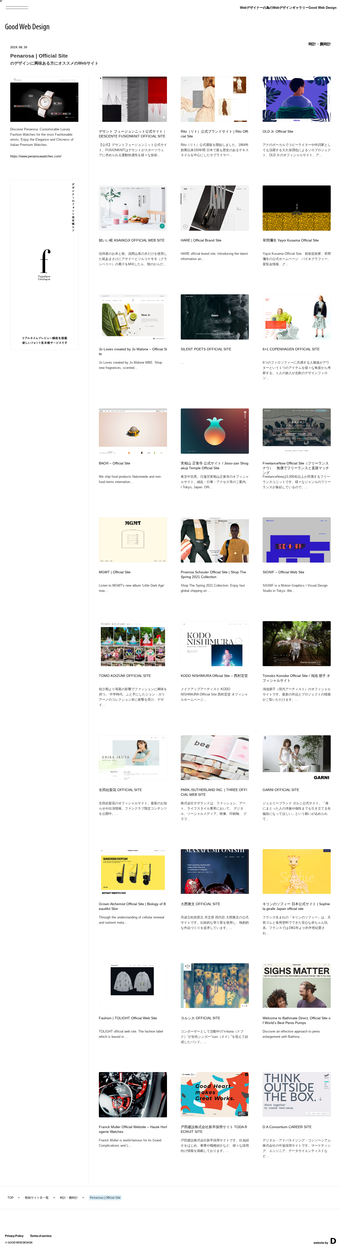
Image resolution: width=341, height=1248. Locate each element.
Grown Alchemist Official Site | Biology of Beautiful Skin (132, 906)
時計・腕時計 (320, 44)
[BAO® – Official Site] (133, 452)
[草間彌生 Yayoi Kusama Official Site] (297, 229)
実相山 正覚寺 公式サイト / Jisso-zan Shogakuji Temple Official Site (214, 465)
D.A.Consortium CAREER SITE (287, 1127)
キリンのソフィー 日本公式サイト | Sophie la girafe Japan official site (296, 906)
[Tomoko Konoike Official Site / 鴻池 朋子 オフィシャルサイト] (297, 664)
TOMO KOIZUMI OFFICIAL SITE (125, 676)
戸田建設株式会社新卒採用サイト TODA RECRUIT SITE (214, 1129)
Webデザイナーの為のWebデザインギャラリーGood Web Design (288, 7)
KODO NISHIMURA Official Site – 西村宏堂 (214, 676)
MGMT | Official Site (115, 572)
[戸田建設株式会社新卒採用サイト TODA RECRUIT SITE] (215, 1115)
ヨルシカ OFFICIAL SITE (200, 1018)
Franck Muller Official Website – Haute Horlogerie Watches (133, 1129)
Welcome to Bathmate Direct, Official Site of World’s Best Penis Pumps (297, 1020)
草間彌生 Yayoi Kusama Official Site (291, 240)
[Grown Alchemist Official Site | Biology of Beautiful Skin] (133, 892)
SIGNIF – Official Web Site (283, 572)
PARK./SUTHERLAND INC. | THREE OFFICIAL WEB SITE (214, 792)
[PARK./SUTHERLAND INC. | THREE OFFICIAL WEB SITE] (215, 778)
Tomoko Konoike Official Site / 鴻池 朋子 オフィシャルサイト (296, 678)
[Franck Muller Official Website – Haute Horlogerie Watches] (133, 1116)
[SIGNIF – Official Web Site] (297, 561)
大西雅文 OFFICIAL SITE (200, 904)
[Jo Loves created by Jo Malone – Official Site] (133, 338)
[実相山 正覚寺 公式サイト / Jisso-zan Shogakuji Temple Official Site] (215, 452)
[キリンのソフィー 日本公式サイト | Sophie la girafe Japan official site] (297, 892)
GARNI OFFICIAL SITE (281, 790)
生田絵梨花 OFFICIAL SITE (120, 790)
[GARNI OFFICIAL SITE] (297, 778)
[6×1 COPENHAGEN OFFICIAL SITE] (297, 338)
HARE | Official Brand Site (201, 240)
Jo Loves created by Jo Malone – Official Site (133, 351)
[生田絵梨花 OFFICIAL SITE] (133, 778)
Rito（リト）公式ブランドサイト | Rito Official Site (214, 134)
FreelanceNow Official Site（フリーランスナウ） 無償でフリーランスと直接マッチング (296, 468)
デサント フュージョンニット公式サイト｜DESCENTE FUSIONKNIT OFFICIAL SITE (132, 134)
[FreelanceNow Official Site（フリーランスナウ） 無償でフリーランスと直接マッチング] (297, 452)
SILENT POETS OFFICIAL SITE (206, 349)
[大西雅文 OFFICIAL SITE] (215, 892)
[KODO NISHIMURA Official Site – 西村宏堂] (215, 665)
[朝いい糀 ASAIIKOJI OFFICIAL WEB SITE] (133, 229)
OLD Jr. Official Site (278, 131)
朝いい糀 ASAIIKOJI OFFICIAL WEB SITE (132, 240)
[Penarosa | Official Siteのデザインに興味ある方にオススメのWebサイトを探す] (44, 120)
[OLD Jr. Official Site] (297, 120)
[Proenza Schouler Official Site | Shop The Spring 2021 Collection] (215, 561)
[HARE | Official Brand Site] (215, 229)
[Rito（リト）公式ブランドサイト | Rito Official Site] (215, 120)
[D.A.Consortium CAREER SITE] (297, 1115)
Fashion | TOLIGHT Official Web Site (128, 1018)
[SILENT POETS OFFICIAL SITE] (215, 338)
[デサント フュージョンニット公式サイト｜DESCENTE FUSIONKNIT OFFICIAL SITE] (133, 120)
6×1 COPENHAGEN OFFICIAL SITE (291, 349)
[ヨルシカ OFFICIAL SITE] (215, 1006)
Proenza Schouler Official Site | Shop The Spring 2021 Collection (213, 574)
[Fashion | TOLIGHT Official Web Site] (133, 1006)
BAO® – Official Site (114, 463)
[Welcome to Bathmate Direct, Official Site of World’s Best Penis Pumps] (297, 1006)
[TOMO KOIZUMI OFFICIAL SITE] (133, 665)
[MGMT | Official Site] (133, 561)
